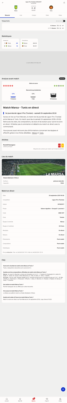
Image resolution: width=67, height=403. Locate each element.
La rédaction (8, 252)
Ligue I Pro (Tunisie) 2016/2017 (33, 1)
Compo (34, 15)
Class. (60, 15)
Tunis (41, 133)
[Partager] (64, 3)
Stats (47, 15)
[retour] (3, 3)
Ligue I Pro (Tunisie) (58, 200)
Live (21, 15)
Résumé (7, 15)
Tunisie (62, 217)
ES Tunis (61, 226)
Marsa (34, 133)
